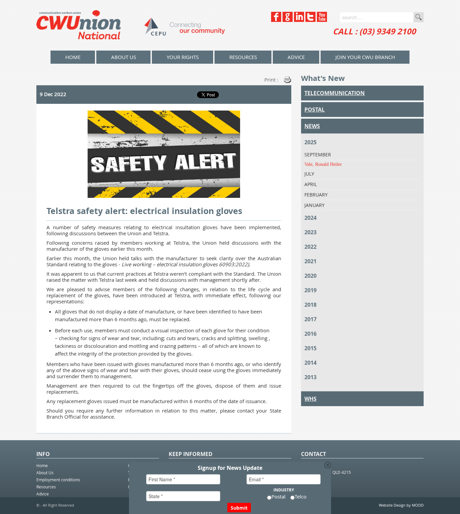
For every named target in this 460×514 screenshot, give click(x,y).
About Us (123, 57)
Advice (296, 57)
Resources (243, 57)
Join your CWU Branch (365, 57)
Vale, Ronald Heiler (323, 164)
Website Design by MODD (401, 505)
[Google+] (288, 20)
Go (419, 17)
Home (42, 465)
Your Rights (183, 57)
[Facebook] (276, 20)
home (72, 57)
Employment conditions (58, 479)
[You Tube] (322, 20)
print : (271, 79)
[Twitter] (310, 20)
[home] (130, 25)
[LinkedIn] (299, 20)
